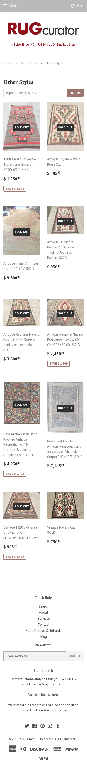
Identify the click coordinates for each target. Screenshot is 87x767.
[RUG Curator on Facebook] (34, 726)
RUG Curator (27, 739)
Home (7, 63)
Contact (43, 624)
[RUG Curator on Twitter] (27, 726)
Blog (43, 637)
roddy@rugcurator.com (49, 684)
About (43, 612)
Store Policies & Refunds (43, 630)
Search (43, 606)
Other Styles (29, 63)
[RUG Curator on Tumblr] (58, 726)
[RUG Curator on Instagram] (50, 726)
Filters (75, 93)
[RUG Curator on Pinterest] (42, 726)
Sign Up (75, 656)
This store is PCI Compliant (57, 739)
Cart (80, 6)
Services (43, 618)
